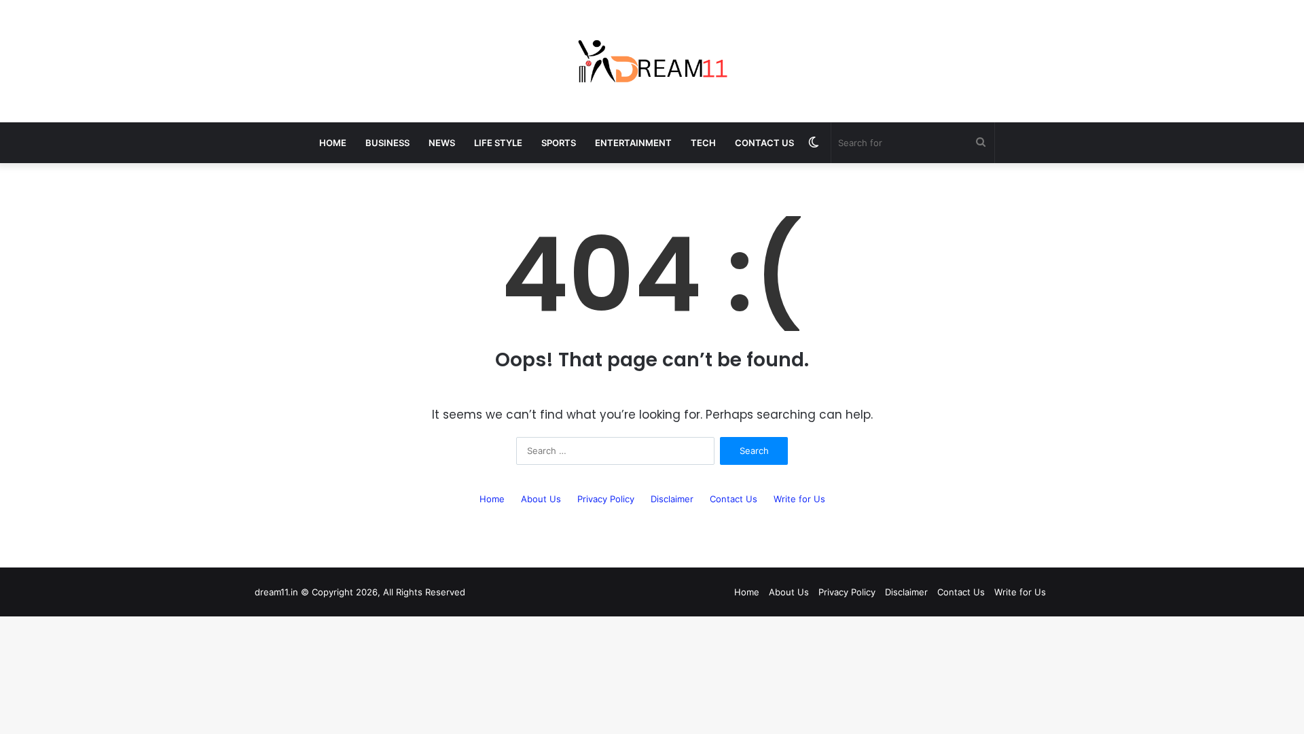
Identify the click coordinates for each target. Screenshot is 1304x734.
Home (332, 142)
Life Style (498, 142)
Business (387, 142)
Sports (558, 142)
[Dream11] (652, 61)
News (442, 142)
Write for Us (799, 498)
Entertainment (633, 142)
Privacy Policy (605, 498)
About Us (541, 498)
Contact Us (764, 142)
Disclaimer (672, 498)
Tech (703, 142)
